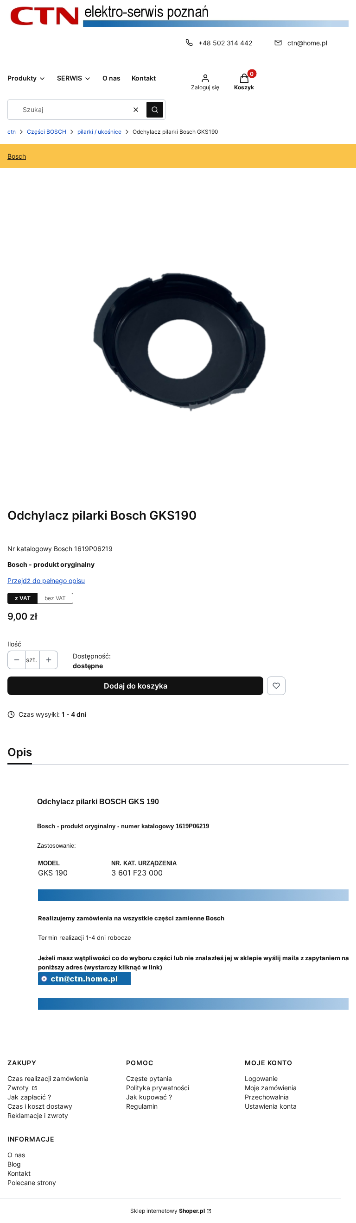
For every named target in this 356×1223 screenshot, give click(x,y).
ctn (11, 131)
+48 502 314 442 (225, 43)
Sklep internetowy (167, 1210)
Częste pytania (149, 1078)
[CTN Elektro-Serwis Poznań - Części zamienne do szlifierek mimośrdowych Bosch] (84, 983)
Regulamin (142, 1106)
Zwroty (19, 1088)
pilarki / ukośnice (99, 131)
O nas (16, 1155)
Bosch (16, 156)
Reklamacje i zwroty (37, 1115)
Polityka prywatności (157, 1088)
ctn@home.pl (307, 43)
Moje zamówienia (271, 1088)
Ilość (14, 644)
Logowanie (261, 1078)
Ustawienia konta (271, 1106)
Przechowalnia (267, 1097)
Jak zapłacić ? (29, 1097)
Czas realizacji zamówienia (48, 1078)
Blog (14, 1164)
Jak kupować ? (149, 1097)
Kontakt (19, 1173)
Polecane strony (31, 1182)
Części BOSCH (46, 131)
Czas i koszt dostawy (39, 1106)
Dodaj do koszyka (135, 685)
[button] (154, 110)
